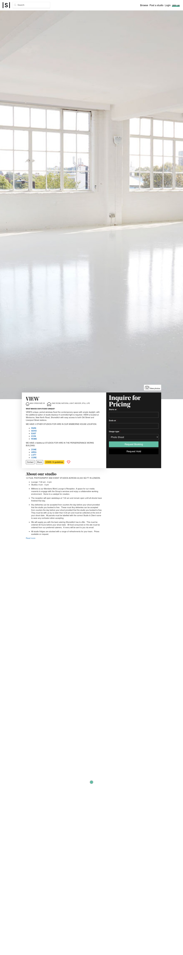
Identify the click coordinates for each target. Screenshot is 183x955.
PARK (33, 428)
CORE (34, 457)
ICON (33, 436)
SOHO (34, 430)
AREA (33, 452)
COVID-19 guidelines (54, 462)
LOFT (33, 454)
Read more (30, 538)
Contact (30, 462)
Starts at (113, 409)
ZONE (33, 449)
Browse (144, 5)
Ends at (113, 420)
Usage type (114, 431)
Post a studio (156, 5)
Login (168, 5)
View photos (154, 388)
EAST (33, 433)
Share (39, 462)
